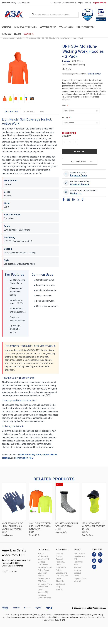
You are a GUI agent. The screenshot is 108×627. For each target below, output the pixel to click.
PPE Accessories (66, 27)
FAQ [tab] (42, 111)
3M (75, 559)
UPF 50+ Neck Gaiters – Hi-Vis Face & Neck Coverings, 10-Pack (93, 526)
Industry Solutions (85, 27)
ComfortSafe (79, 554)
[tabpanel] (30, 289)
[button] (93, 74)
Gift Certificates (44, 598)
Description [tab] (11, 111)
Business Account (69, 3)
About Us (60, 581)
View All (77, 581)
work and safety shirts (30, 454)
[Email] (68, 199)
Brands (17, 34)
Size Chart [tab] (29, 111)
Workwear (6, 27)
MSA (76, 565)
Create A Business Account (59, 556)
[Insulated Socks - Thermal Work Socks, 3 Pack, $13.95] (67, 501)
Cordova (77, 573)
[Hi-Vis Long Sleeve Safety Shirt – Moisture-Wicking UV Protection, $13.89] (40, 501)
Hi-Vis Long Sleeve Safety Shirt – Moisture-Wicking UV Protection (40, 526)
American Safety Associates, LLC (16, 3)
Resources (6, 34)
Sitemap (59, 589)
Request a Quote (99, 3)
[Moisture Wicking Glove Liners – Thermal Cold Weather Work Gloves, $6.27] (14, 501)
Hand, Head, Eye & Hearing (25, 27)
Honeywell (78, 562)
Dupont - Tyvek (80, 578)
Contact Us (60, 584)
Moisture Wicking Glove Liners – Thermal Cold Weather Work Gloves (12, 526)
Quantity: (66, 136)
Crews (76, 576)
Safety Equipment (48, 27)
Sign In (80, 3)
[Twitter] (78, 199)
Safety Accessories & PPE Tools (44, 578)
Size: (64, 106)
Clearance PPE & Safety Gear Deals (45, 587)
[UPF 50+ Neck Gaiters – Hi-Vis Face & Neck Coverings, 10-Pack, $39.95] (94, 501)
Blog (58, 587)
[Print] (73, 199)
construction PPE (24, 458)
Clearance (28, 34)
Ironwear (77, 570)
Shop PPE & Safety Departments (61, 570)
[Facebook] (63, 199)
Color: (65, 118)
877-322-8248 (55, 3)
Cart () (88, 3)
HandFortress (79, 556)
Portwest (78, 567)
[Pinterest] (83, 199)
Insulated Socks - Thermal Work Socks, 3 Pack (67, 525)
